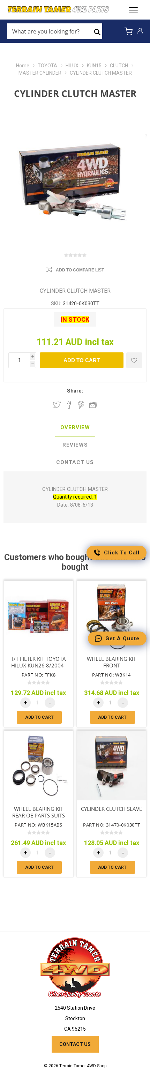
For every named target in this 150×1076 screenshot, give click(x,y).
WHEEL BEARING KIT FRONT (111, 662)
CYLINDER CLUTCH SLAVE (111, 809)
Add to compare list (80, 270)
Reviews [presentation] (75, 445)
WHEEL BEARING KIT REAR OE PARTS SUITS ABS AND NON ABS (38, 815)
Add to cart (81, 360)
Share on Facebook (69, 405)
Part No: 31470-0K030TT (111, 825)
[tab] (75, 427)
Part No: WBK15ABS (38, 825)
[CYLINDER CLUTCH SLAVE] (111, 765)
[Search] (97, 31)
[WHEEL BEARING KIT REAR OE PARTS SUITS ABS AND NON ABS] (38, 765)
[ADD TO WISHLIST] (134, 360)
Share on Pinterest (81, 405)
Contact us (75, 1044)
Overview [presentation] (75, 427)
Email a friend (93, 405)
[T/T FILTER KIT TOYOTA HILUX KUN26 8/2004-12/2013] (38, 615)
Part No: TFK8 (38, 675)
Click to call (122, 553)
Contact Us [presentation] (75, 462)
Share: (75, 391)
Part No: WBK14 (111, 675)
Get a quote (122, 638)
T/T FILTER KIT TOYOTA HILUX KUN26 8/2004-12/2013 (38, 665)
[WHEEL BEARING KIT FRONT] (111, 615)
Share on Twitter (57, 405)
